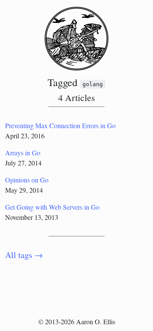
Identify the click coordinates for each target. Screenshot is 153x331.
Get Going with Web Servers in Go (52, 206)
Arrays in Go (22, 152)
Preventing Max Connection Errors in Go (60, 125)
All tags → (24, 255)
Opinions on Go (26, 179)
